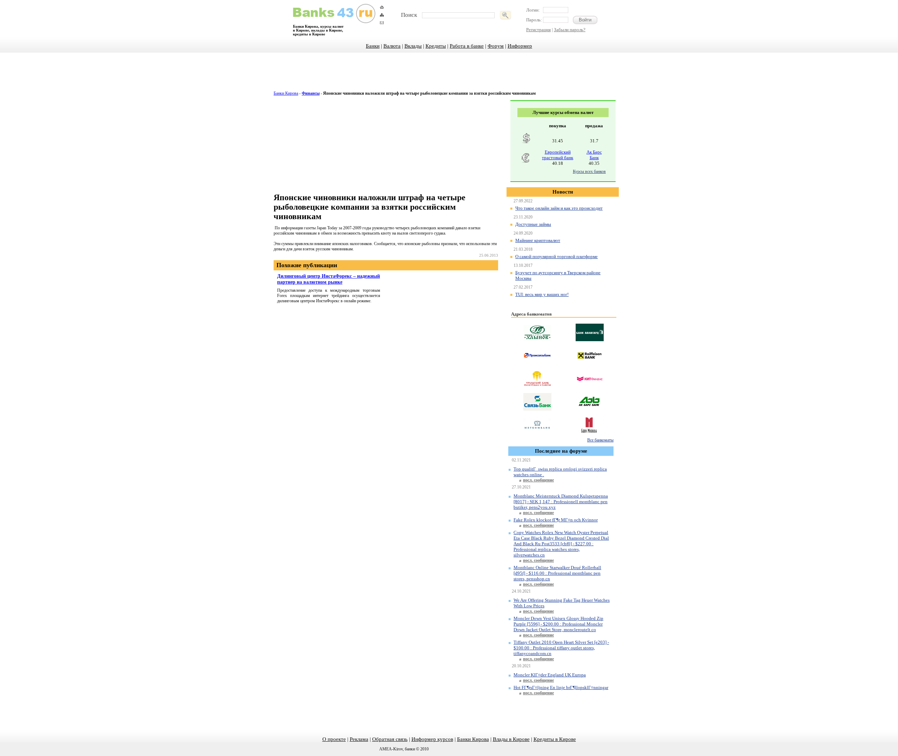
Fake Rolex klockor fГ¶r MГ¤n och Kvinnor (556, 519)
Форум (496, 46)
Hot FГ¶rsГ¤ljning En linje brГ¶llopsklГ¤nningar (561, 687)
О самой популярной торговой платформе (556, 256)
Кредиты (435, 46)
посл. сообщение (538, 480)
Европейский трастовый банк (557, 154)
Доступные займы (533, 224)
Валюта (392, 46)
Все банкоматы (600, 440)
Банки (373, 46)
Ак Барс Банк (594, 154)
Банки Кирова (286, 93)
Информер (520, 46)
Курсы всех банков (589, 171)
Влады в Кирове (511, 739)
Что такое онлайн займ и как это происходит (559, 208)
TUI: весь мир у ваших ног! (542, 294)
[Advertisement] (449, 75)
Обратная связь (390, 739)
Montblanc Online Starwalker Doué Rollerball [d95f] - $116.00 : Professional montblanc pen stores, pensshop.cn (557, 573)
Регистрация (538, 29)
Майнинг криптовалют (537, 240)
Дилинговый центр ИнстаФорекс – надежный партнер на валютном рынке (328, 279)
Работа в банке (467, 46)
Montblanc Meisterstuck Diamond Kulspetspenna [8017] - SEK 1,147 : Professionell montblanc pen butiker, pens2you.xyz (561, 501)
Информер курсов (432, 739)
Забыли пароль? (569, 29)
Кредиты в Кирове (555, 739)
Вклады (413, 46)
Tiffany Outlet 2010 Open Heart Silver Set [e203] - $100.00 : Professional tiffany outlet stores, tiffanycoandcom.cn (561, 648)
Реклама (359, 739)
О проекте (334, 739)
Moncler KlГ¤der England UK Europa (550, 674)
